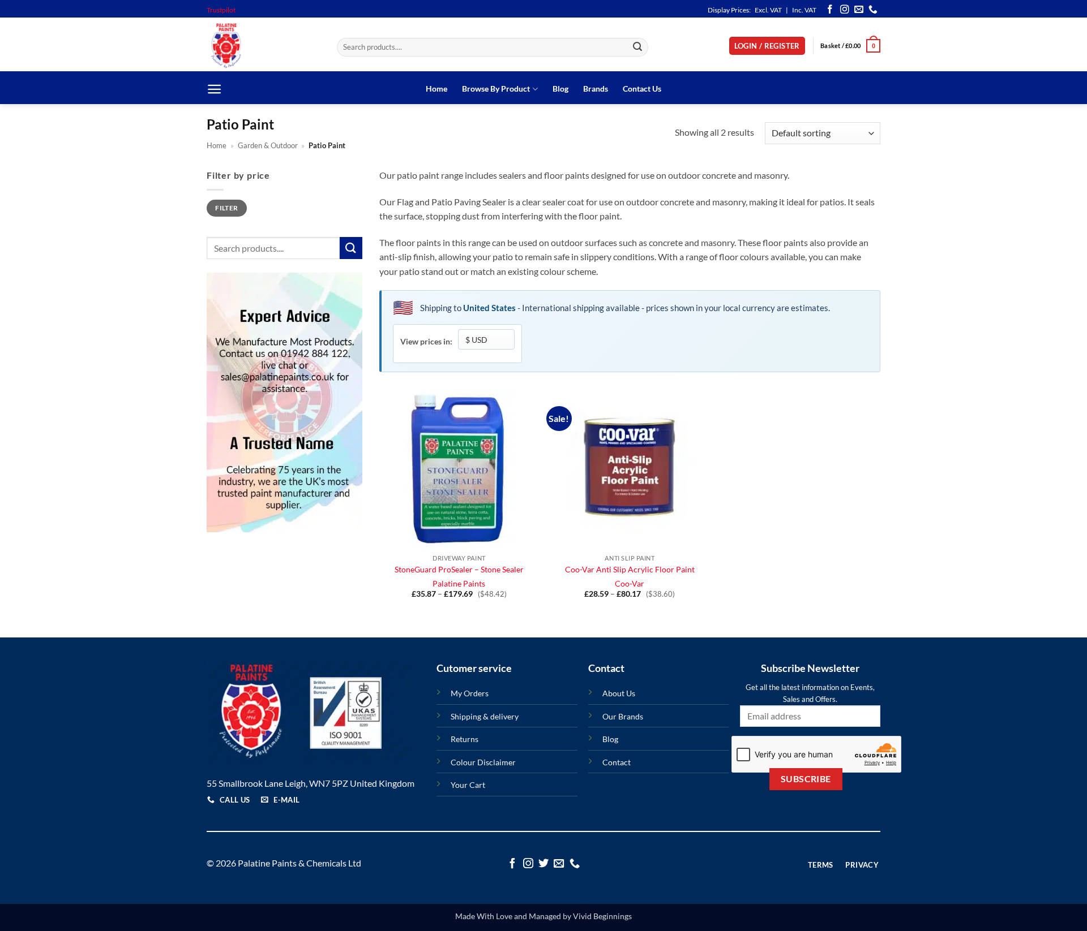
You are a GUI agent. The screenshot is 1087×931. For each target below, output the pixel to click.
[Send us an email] (858, 10)
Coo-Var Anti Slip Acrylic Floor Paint (630, 569)
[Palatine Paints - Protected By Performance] (263, 45)
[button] (767, 46)
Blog (560, 88)
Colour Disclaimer (483, 762)
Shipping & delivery (485, 716)
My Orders (470, 693)
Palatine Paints (459, 583)
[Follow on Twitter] (543, 864)
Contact (616, 762)
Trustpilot (221, 10)
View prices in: (426, 341)
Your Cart (468, 785)
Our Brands (622, 716)
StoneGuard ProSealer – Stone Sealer (459, 569)
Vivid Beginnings (602, 916)
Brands (595, 88)
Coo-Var (629, 583)
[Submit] (638, 47)
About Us (618, 693)
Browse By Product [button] (496, 88)
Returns (464, 739)
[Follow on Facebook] (829, 10)
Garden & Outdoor (268, 145)
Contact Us (642, 88)
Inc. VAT (804, 10)
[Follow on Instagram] (844, 10)
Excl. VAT (768, 10)
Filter (226, 208)
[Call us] (873, 10)
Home (436, 88)
